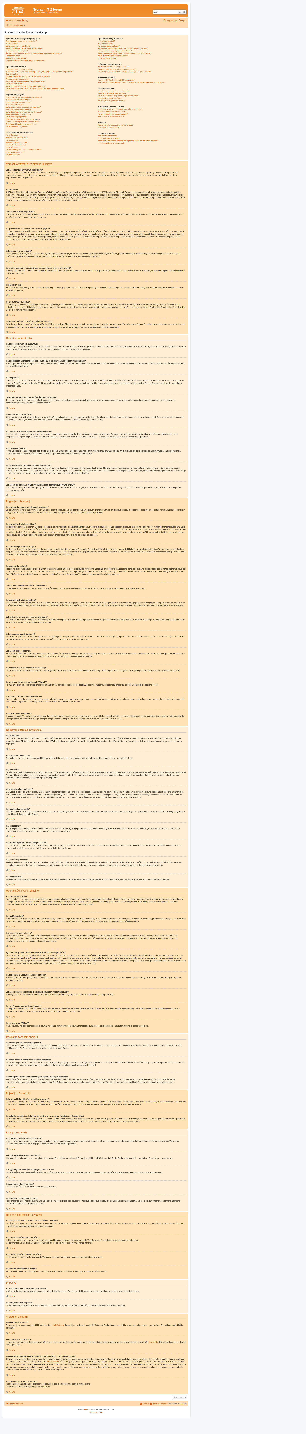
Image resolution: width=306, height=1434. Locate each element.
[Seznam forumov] (19, 10)
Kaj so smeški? (12, 140)
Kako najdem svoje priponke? (109, 127)
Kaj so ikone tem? (13, 155)
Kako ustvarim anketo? (15, 104)
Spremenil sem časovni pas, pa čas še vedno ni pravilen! (28, 76)
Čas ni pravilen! (12, 74)
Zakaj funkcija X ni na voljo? (108, 138)
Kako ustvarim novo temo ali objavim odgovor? (24, 97)
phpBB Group (58, 1325)
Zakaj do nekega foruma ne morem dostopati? (24, 112)
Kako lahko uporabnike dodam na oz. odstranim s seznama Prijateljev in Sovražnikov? (131, 82)
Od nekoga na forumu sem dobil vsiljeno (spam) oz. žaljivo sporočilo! (124, 72)
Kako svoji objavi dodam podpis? (18, 102)
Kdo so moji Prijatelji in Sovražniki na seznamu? (116, 80)
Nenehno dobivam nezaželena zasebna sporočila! (117, 69)
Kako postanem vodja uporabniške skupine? (115, 51)
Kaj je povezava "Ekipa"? (107, 58)
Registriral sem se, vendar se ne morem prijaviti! (24, 48)
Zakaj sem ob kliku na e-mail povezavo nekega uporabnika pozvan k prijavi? (35, 89)
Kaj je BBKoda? (12, 135)
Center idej (153, 1342)
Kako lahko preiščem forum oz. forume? (113, 91)
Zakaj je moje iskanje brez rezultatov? (112, 93)
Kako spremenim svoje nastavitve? (19, 69)
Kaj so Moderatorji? (105, 43)
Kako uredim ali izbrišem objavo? (18, 100)
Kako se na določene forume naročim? (113, 114)
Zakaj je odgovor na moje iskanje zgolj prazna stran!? (118, 96)
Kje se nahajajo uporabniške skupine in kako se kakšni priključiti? (123, 48)
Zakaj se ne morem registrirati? (18, 46)
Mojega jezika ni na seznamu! (17, 79)
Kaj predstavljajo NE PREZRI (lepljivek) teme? (23, 150)
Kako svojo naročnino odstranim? (111, 116)
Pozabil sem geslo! (13, 56)
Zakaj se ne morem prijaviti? (17, 51)
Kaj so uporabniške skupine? (109, 46)
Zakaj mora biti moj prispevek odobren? (21, 124)
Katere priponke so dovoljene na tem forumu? (115, 125)
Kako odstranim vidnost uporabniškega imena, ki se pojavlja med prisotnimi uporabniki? (39, 72)
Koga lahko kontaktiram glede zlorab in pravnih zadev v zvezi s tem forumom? (128, 141)
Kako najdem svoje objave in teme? (111, 101)
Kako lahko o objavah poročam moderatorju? (23, 119)
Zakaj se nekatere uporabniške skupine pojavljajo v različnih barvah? (124, 53)
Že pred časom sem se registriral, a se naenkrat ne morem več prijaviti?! (34, 53)
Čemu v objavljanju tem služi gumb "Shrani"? (23, 122)
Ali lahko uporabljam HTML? (17, 137)
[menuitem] (25, 20)
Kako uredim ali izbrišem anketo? (19, 109)
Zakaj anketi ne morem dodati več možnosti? (23, 107)
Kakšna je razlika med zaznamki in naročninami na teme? (120, 109)
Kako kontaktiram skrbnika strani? (111, 143)
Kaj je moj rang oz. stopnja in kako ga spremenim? (25, 86)
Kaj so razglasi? (12, 147)
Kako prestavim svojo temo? (17, 127)
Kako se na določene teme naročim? (112, 112)
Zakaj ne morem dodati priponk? (18, 114)
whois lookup (53, 1362)
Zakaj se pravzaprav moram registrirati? (21, 41)
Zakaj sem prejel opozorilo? (16, 117)
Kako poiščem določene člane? (110, 98)
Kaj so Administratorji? (106, 41)
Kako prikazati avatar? (14, 84)
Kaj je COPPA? (12, 43)
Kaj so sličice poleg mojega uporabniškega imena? (25, 81)
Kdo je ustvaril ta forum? (107, 136)
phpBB (86, 1409)
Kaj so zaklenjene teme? (15, 152)
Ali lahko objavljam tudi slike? (17, 142)
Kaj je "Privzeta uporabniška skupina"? (113, 56)
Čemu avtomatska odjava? (16, 58)
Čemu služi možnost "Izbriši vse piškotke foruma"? (25, 61)
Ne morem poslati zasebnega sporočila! (113, 67)
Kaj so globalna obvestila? (16, 145)
